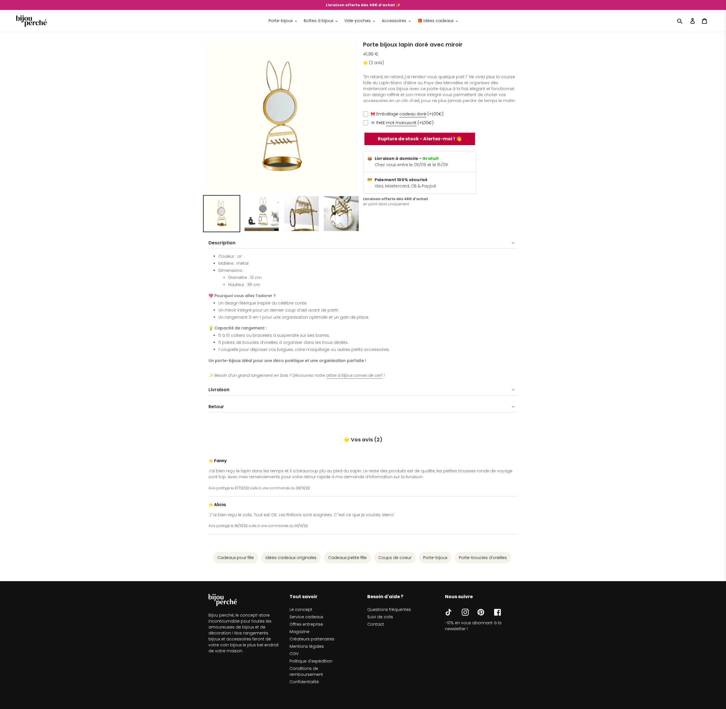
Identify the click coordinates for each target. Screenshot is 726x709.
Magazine (299, 631)
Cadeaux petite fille (347, 557)
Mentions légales (307, 646)
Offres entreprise (306, 624)
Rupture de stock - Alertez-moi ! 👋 (420, 139)
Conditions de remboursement (306, 671)
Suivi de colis (380, 617)
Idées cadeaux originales (290, 557)
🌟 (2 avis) (373, 62)
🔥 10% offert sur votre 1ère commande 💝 (363, 5)
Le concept (301, 609)
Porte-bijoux (435, 557)
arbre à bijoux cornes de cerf (354, 375)
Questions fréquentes (389, 609)
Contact (375, 624)
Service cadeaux (306, 617)
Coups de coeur (394, 557)
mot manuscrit (401, 123)
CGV (294, 654)
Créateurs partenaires (312, 639)
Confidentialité (304, 682)
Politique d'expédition (311, 661)
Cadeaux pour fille (235, 557)
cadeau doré (412, 114)
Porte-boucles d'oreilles (483, 557)
